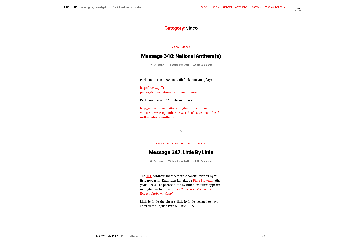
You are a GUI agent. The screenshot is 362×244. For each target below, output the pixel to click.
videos (186, 47)
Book (214, 7)
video (175, 47)
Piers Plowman (203, 181)
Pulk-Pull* (69, 7)
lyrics (160, 143)
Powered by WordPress (134, 236)
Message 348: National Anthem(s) (181, 56)
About (203, 7)
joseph (160, 64)
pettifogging (176, 143)
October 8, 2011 (180, 64)
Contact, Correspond (235, 7)
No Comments (204, 64)
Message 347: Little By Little (181, 152)
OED (149, 176)
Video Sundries (273, 7)
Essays (255, 7)
